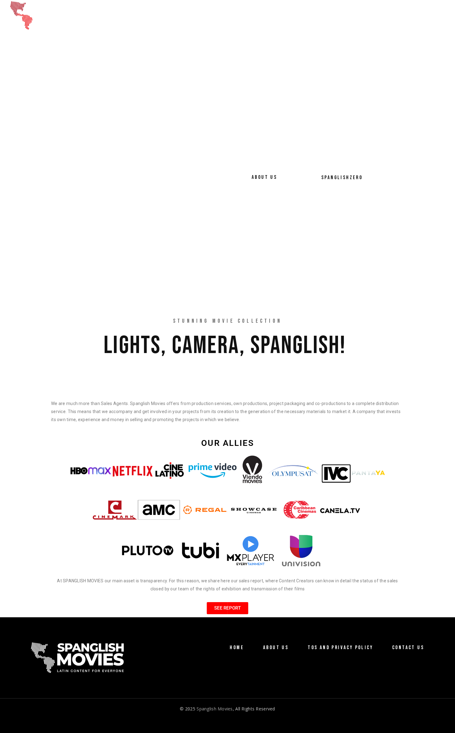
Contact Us (408, 648)
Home (237, 648)
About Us (275, 648)
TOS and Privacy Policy (340, 648)
